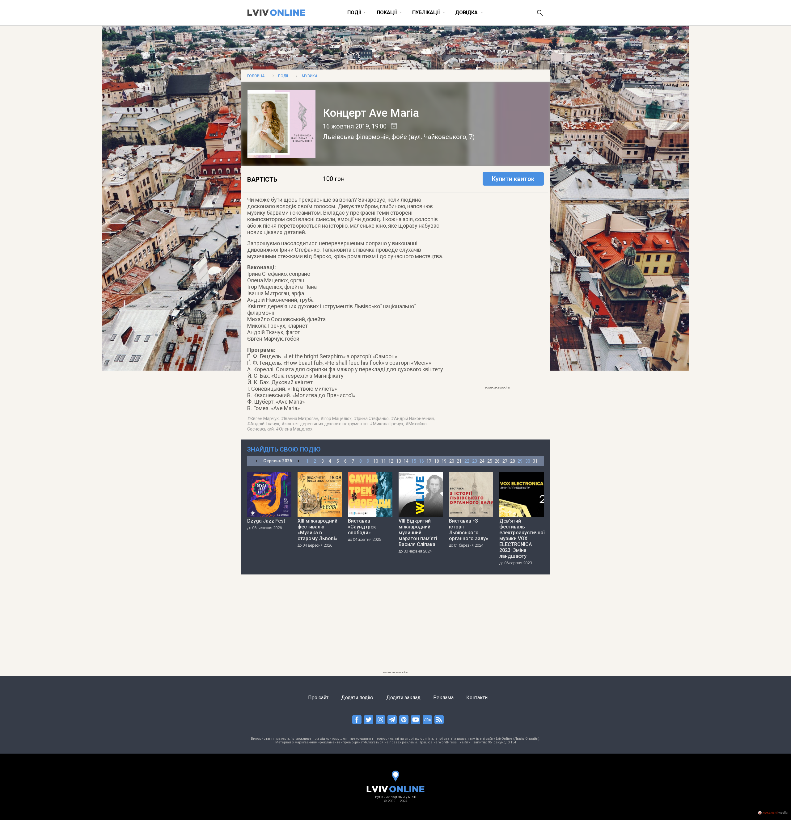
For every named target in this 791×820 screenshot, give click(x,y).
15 (413, 461)
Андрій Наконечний (414, 418)
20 (451, 461)
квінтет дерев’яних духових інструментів (326, 423)
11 (383, 461)
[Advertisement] (497, 290)
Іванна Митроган (301, 418)
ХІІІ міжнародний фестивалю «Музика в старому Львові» (317, 529)
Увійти (465, 742)
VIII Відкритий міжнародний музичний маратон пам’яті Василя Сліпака (418, 532)
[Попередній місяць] (256, 461)
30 (527, 461)
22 (466, 461)
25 (489, 461)
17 (428, 461)
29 (520, 461)
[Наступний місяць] (298, 461)
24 (482, 461)
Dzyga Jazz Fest (266, 521)
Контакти (477, 697)
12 (390, 461)
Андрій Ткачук (264, 423)
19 (444, 461)
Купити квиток (513, 179)
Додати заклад (403, 697)
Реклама (443, 697)
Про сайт (318, 697)
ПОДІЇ (283, 76)
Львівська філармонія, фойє (365, 137)
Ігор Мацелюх (338, 418)
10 (375, 461)
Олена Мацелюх (295, 429)
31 (535, 461)
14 (406, 461)
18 (436, 461)
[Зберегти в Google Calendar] (392, 126)
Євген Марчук (264, 418)
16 (421, 461)
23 (474, 461)
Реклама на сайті (497, 387)
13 (398, 461)
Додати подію (357, 697)
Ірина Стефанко (373, 418)
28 (512, 461)
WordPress (447, 742)
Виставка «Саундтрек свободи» (362, 527)
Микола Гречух (388, 423)
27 (504, 461)
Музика (309, 76)
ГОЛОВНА (255, 76)
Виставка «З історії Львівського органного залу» (468, 529)
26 (497, 461)
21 (459, 461)
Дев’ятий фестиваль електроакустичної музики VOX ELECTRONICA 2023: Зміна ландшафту (521, 538)
